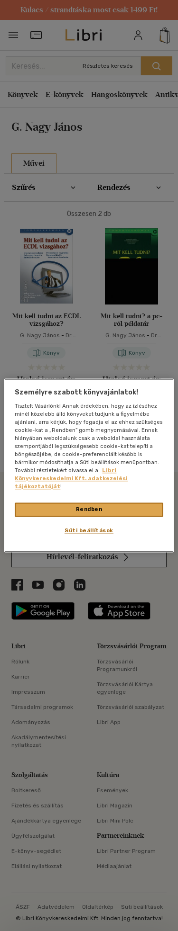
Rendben (89, 509)
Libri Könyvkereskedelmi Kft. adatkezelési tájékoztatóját (71, 478)
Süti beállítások (89, 531)
